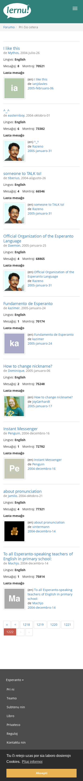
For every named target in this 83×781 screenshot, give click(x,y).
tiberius (13, 178)
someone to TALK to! (22, 173)
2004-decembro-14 (42, 531)
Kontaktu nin (16, 742)
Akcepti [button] (41, 773)
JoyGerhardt (41, 401)
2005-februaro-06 (41, 88)
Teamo (12, 698)
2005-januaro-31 (40, 151)
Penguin (14, 433)
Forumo (9, 27)
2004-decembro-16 (42, 468)
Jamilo (12, 496)
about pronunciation (22, 491)
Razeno (37, 146)
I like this (11, 48)
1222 (10, 632)
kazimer (14, 308)
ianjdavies (39, 84)
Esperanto (14, 680)
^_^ (6, 110)
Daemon (14, 245)
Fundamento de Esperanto (28, 303)
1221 (67, 624)
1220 (53, 624)
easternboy (16, 115)
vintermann (41, 527)
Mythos (13, 53)
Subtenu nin (16, 707)
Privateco (13, 725)
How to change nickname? (27, 366)
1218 (26, 624)
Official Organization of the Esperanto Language (38, 238)
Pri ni (10, 689)
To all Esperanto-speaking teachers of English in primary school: (38, 556)
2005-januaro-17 (40, 406)
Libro (10, 716)
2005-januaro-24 (40, 343)
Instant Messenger (20, 428)
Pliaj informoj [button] (32, 762)
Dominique (16, 370)
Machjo (13, 563)
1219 (40, 624)
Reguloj (12, 733)
